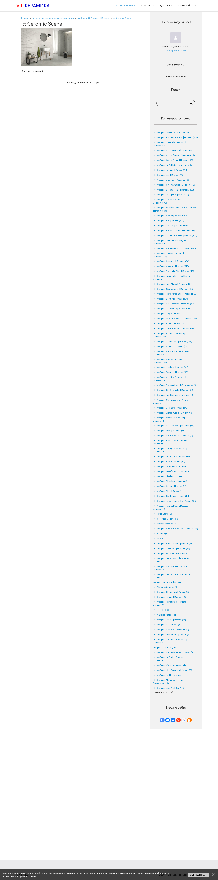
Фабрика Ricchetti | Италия (172, 367)
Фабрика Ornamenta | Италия (173, 592)
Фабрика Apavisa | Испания (173, 266)
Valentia (162, 533)
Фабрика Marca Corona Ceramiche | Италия (172, 576)
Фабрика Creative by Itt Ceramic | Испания (171, 568)
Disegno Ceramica (167, 587)
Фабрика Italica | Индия (164, 647)
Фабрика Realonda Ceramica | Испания (169, 144)
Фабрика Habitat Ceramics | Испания (168, 255)
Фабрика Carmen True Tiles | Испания (169, 361)
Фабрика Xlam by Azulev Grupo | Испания (170, 419)
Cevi (160, 538)
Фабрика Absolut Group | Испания (176, 230)
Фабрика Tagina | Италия (171, 597)
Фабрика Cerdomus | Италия (173, 496)
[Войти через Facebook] (173, 720)
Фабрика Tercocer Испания (172, 372)
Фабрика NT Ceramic (169, 624)
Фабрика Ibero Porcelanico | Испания (177, 294)
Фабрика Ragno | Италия (171, 313)
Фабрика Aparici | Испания (172, 215)
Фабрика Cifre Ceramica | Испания (176, 185)
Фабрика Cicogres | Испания (173, 261)
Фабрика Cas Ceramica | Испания (175, 435)
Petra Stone (164, 514)
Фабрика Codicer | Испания (173, 225)
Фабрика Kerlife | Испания (171, 675)
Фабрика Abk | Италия (170, 220)
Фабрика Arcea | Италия (171, 461)
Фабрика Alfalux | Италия (171, 323)
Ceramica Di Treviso (168, 519)
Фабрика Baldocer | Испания (173, 180)
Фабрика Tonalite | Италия (172, 170)
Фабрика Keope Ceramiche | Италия (176, 501)
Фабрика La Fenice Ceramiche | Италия (170, 659)
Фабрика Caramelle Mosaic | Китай (175, 652)
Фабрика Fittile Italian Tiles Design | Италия (172, 278)
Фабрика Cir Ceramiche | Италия (175, 390)
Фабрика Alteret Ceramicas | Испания (177, 528)
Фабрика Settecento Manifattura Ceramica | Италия (175, 209)
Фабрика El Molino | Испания (173, 481)
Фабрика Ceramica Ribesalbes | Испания (170, 641)
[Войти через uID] (162, 720)
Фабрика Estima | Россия (171, 619)
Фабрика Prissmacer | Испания (168, 582)
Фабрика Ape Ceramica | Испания (176, 303)
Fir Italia (163, 610)
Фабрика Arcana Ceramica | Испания (177, 137)
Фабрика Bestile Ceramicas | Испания (168, 201)
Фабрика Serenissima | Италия (173, 466)
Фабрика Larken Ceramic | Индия (174, 132)
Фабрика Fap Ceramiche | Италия (175, 395)
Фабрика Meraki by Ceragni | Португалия (168, 682)
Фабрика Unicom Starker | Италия (176, 328)
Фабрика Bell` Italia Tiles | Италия (175, 271)
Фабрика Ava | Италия (170, 175)
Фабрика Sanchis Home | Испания (176, 189)
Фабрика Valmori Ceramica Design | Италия (172, 353)
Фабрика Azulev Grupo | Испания (176, 155)
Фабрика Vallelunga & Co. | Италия (176, 248)
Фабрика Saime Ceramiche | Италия (177, 235)
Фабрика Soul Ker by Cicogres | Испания (170, 242)
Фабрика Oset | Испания (171, 430)
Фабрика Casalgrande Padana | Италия (170, 450)
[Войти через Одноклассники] (189, 720)
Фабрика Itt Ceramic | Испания (174, 308)
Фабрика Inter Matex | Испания (174, 284)
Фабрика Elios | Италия (170, 491)
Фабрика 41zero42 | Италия (172, 346)
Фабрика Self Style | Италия (172, 299)
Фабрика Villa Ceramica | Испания (176, 150)
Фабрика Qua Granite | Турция (173, 634)
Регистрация (172, 50)
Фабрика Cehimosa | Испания (173, 548)
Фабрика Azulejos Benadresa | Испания (169, 379)
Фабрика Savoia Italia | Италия (174, 341)
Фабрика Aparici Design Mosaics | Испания (171, 508)
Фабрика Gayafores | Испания (173, 471)
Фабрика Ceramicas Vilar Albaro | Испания (171, 402)
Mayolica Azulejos (167, 614)
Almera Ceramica (167, 523)
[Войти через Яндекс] (178, 720)
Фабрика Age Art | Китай (170, 688)
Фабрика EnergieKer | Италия (173, 194)
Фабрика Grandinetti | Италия (173, 456)
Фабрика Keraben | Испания (172, 553)
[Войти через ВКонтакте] (167, 720)
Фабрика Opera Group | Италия (175, 160)
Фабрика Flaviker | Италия (171, 476)
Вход (183, 50)
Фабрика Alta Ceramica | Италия (175, 543)
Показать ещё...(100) (163, 692)
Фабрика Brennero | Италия (172, 408)
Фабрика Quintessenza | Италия (175, 289)
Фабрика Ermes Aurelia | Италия (175, 412)
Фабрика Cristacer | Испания (173, 629)
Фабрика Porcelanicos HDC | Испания (177, 385)
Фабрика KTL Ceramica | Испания (175, 425)
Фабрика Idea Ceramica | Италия (174, 670)
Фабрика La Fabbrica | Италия (174, 165)
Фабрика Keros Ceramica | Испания (177, 318)
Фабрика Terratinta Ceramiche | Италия (170, 604)
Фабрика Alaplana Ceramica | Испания (169, 335)
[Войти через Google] (183, 720)
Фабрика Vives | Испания (171, 665)
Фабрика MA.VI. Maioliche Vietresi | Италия (172, 560)
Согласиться (198, 874)
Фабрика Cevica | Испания (172, 486)
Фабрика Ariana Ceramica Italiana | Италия (171, 442)
